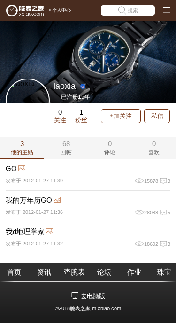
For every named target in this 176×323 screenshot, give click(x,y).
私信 (157, 115)
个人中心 (61, 10)
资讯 (44, 272)
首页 (14, 272)
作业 (134, 272)
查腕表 (74, 272)
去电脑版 (93, 295)
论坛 (104, 272)
